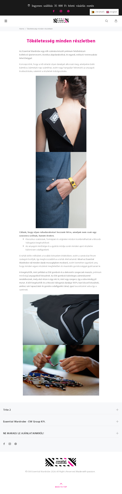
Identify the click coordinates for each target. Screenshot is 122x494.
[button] (104, 12)
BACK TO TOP (61, 487)
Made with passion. (85, 472)
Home (21, 28)
